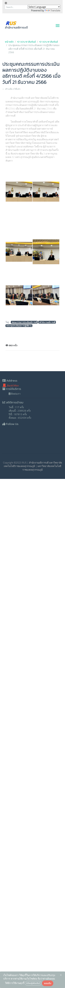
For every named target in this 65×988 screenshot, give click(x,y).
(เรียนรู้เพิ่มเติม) (33, 983)
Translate (55, 10)
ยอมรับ (47, 983)
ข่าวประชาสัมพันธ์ (26, 41)
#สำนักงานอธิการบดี (47, 322)
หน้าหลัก (9, 41)
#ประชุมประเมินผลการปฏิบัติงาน (19, 325)
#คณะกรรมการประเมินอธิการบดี (24, 322)
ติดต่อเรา (15, 393)
